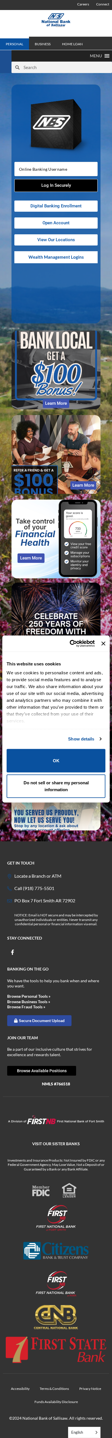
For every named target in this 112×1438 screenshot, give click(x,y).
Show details (81, 738)
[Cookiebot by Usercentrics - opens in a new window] (71, 643)
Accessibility (20, 1388)
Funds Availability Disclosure (56, 1402)
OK (56, 760)
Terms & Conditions (54, 1388)
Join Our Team (22, 1037)
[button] (96, 56)
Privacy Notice (90, 1388)
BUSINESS (43, 44)
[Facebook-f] (12, 952)
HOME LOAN (72, 44)
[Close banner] (103, 643)
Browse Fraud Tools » (26, 1006)
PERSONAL (14, 44)
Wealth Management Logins (56, 257)
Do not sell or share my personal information (56, 786)
